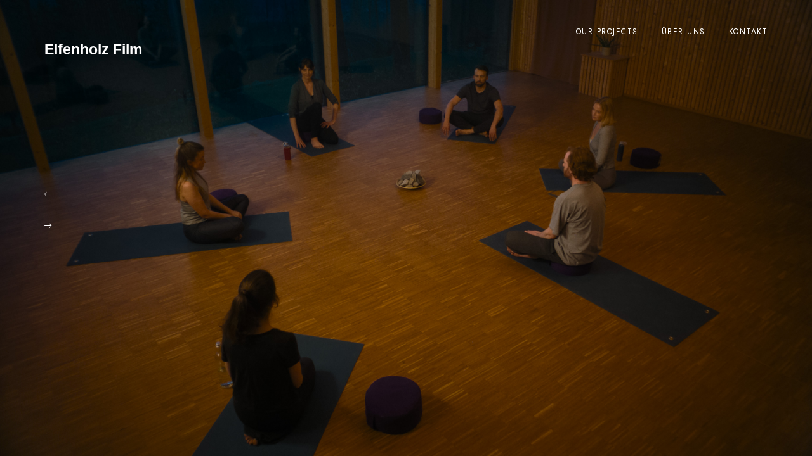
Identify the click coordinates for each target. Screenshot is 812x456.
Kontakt (748, 32)
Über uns (683, 32)
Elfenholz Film (93, 49)
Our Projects (607, 32)
